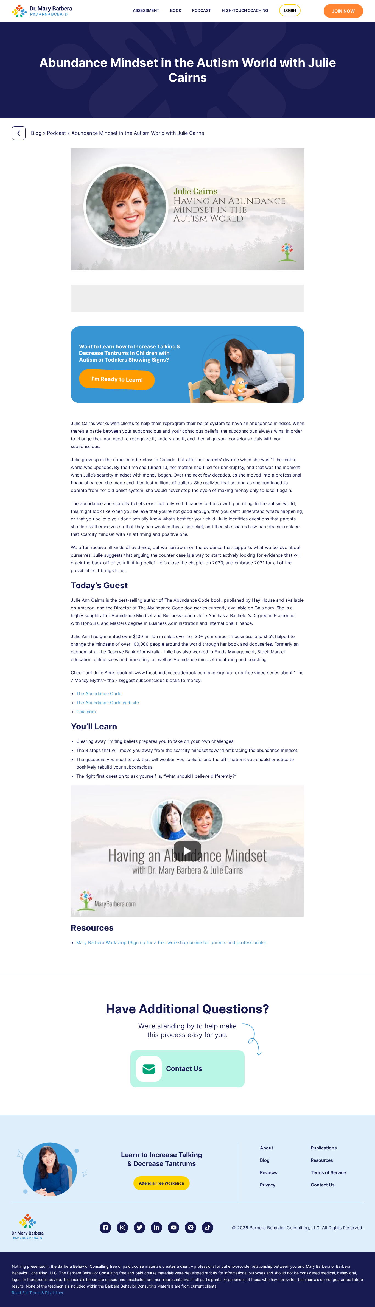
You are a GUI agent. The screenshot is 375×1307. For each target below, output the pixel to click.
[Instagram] (122, 1227)
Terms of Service (328, 1172)
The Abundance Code (98, 693)
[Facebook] (105, 1227)
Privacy (267, 1185)
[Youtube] (173, 1227)
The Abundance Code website (107, 702)
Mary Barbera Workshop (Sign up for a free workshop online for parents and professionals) (171, 942)
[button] (315, 11)
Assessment (146, 10)
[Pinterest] (190, 1227)
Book (175, 10)
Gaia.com (86, 711)
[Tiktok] (207, 1227)
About (266, 1148)
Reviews (268, 1172)
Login (290, 10)
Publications (324, 1148)
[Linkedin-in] (156, 1227)
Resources (322, 1160)
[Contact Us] (149, 1069)
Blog (36, 133)
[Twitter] (139, 1227)
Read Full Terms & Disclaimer (37, 1292)
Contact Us (184, 1069)
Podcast (201, 10)
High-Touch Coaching (245, 10)
